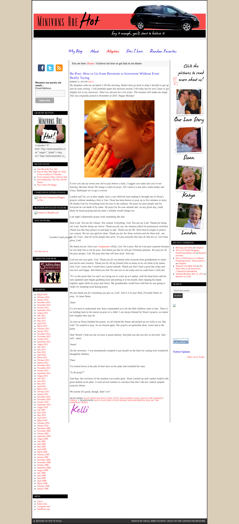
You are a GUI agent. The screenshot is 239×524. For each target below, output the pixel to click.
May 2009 (41, 446)
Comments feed (43, 506)
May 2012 (41, 352)
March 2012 (42, 357)
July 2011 (41, 378)
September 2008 (44, 467)
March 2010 (42, 420)
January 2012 (42, 363)
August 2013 (42, 313)
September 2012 (44, 342)
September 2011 (44, 373)
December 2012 (43, 334)
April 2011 (41, 386)
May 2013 (41, 321)
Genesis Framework (193, 521)
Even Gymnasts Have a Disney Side (52, 177)
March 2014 (42, 294)
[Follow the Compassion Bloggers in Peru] (50, 200)
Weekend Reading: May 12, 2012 (189, 274)
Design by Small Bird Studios (148, 521)
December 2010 (43, 397)
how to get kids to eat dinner (110, 400)
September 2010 (44, 404)
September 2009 (44, 436)
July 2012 (41, 347)
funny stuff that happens (120, 398)
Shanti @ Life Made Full (186, 266)
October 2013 (42, 307)
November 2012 (44, 336)
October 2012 (42, 339)
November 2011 (44, 368)
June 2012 (41, 349)
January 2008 (42, 488)
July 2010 (41, 410)
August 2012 (42, 344)
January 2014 (42, 300)
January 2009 (42, 457)
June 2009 (41, 444)
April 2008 (41, 481)
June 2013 (41, 318)
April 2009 (41, 449)
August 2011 (42, 376)
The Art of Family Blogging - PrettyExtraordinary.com (188, 251)
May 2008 (41, 478)
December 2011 (43, 365)
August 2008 (42, 470)
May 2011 (41, 384)
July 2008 (41, 473)
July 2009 (41, 441)
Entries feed (42, 504)
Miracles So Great (183, 276)
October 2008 (42, 465)
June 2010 (41, 412)
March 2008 (42, 483)
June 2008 (41, 475)
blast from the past (94, 398)
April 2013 (41, 323)
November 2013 (44, 305)
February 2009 (43, 454)
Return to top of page (49, 521)
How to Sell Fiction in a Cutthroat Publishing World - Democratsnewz (190, 259)
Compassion (104, 246)
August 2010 (42, 407)
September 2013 (44, 310)
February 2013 (43, 328)
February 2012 (43, 360)
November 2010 (44, 399)
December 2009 (43, 428)
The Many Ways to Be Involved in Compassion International (189, 268)
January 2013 (42, 331)
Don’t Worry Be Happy (47, 185)
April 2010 (41, 418)
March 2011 (42, 389)
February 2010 (43, 423)
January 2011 (42, 394)
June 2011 (41, 381)
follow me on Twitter (196, 357)
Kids (137, 398)
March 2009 (42, 452)
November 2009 (44, 431)
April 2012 (41, 355)
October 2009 (42, 433)
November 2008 (44, 462)
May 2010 (41, 415)
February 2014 (43, 297)
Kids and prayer (136, 400)
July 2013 (41, 315)
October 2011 (42, 370)
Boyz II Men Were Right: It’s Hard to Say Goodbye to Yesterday (51, 173)
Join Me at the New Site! (47, 169)
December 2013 (43, 302)
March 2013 (42, 326)
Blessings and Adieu (184, 247)
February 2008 (43, 486)
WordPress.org (43, 509)
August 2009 (42, 439)
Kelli (91, 82)
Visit (41, 251)
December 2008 (43, 460)
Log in (40, 501)
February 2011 (43, 391)
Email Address (43, 88)
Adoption (199, 247)
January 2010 (42, 425)
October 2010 (42, 402)
